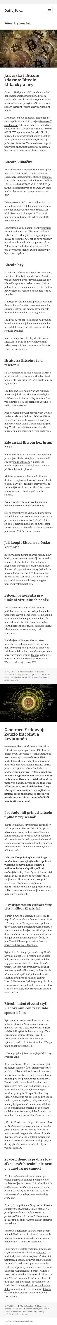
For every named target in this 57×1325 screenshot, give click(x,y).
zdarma (14, 680)
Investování (9, 674)
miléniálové (9, 1314)
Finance (40, 671)
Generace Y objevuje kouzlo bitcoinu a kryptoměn (25, 734)
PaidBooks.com (21, 461)
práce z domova (22, 1314)
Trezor (34, 654)
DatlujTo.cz (13, 10)
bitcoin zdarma (20, 677)
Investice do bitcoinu (24, 890)
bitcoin (47, 674)
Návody (18, 674)
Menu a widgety (49, 13)
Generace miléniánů (15, 746)
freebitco (47, 176)
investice (8, 1311)
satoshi (7, 680)
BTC (29, 677)
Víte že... (25, 674)
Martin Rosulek (26, 671)
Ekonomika (42, 1306)
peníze (46, 677)
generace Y (44, 1308)
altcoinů (41, 1252)
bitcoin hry (8, 677)
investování (17, 1311)
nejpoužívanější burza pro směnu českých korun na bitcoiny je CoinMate (27, 941)
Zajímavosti (35, 674)
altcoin (29, 1308)
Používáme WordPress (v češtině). (18, 1321)
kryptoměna (37, 677)
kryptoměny (39, 1311)
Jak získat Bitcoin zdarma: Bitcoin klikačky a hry (21, 80)
